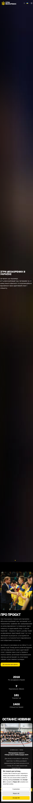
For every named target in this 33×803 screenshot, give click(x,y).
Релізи (21, 750)
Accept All (16, 798)
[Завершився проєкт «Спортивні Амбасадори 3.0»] (16, 735)
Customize (16, 789)
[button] (28, 3)
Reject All (16, 793)
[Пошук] (24, 3)
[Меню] (31, 3)
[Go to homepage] (9, 3)
